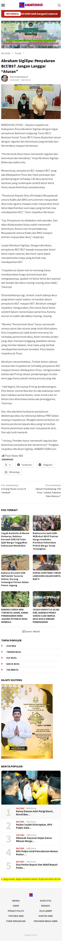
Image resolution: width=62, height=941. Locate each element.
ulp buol (11, 657)
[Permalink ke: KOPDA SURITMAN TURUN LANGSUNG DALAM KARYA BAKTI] (47, 562)
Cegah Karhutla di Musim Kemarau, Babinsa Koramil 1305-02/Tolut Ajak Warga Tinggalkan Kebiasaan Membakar (15, 539)
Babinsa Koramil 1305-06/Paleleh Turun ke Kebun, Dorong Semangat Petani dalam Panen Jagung (15, 579)
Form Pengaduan (15, 921)
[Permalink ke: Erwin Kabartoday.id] (4, 78)
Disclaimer (45, 910)
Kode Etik (45, 900)
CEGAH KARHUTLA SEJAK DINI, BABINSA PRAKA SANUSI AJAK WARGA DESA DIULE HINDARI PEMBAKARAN (46, 616)
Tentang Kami (16, 916)
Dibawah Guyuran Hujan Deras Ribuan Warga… (34, 839)
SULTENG (20, 808)
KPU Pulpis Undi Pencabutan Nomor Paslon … (37, 853)
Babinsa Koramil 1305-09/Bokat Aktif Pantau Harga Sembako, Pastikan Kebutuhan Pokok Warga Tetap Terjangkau (45, 541)
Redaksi (45, 905)
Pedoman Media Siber (46, 921)
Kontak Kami (46, 916)
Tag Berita (12, 669)
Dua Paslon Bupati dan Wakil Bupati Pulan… (37, 866)
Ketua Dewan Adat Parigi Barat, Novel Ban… (34, 813)
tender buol (13, 652)
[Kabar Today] (31, 4)
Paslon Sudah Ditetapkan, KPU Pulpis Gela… (34, 826)
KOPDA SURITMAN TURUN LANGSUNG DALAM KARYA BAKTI (47, 576)
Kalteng (20, 822)
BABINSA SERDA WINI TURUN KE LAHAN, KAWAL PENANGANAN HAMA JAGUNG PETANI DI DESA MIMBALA (14, 616)
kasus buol (13, 663)
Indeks (16, 900)
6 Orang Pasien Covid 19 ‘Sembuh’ (13, 489)
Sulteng (11, 645)
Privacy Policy (16, 910)
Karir (16, 905)
